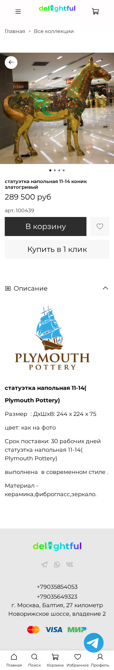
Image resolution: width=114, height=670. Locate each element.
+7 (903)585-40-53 (56, 17)
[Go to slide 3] (59, 170)
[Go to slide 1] (50, 170)
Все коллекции (54, 31)
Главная (15, 31)
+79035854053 (57, 586)
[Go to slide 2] (55, 170)
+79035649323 (57, 596)
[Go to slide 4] (64, 170)
